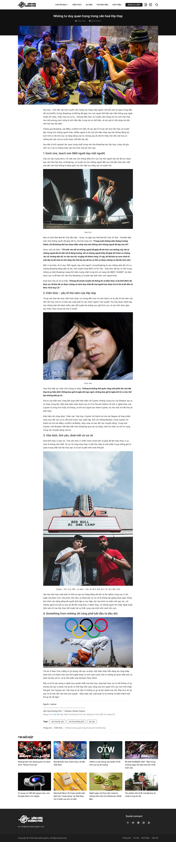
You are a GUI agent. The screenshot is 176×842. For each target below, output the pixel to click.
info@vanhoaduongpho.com (32, 826)
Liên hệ (155, 838)
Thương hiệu (102, 5)
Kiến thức (77, 5)
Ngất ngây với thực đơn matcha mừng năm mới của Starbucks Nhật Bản (105, 796)
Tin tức (136, 838)
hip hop (92, 721)
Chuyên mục (61, 5)
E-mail (53, 714)
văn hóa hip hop (57, 721)
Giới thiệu (116, 5)
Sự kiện (89, 5)
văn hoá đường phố (76, 721)
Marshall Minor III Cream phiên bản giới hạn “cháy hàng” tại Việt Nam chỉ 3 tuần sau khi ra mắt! (69, 796)
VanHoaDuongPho (41, 838)
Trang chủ (47, 728)
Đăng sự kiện (134, 5)
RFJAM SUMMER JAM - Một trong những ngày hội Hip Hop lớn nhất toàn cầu (140, 765)
